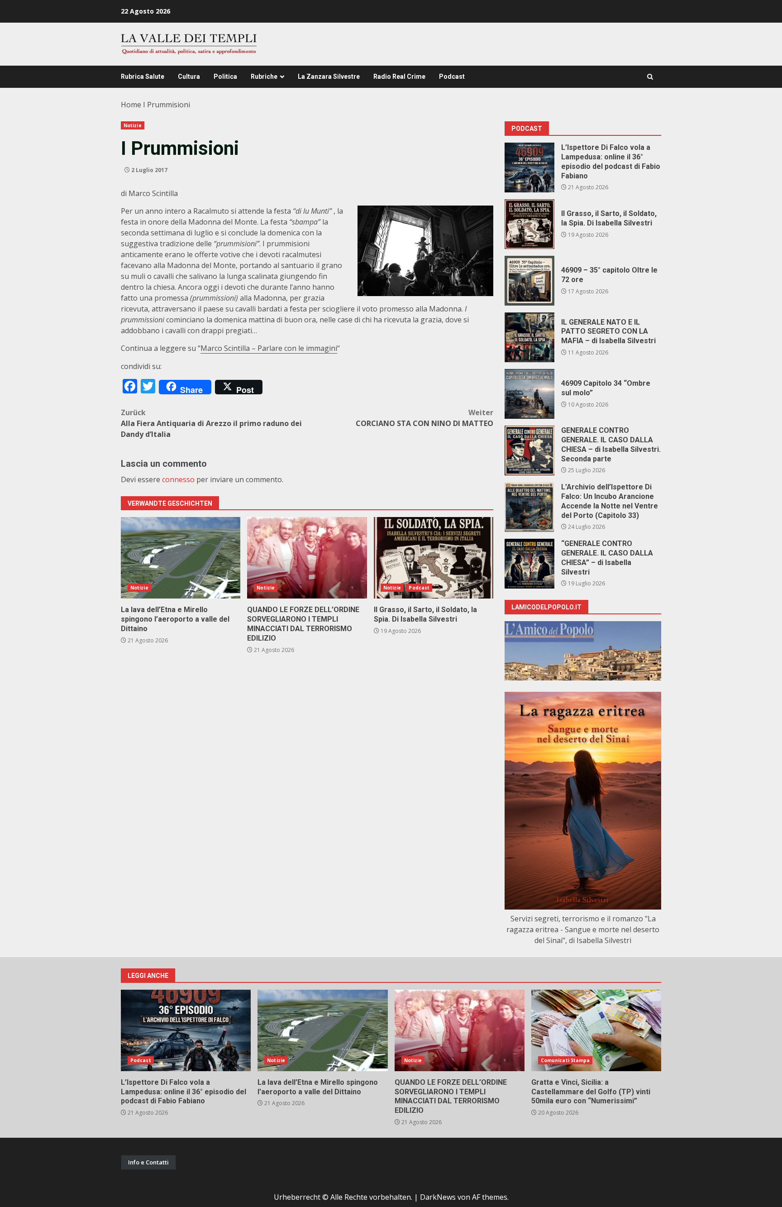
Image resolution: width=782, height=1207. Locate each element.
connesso (178, 479)
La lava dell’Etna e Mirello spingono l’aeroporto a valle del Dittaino (180, 558)
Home (131, 105)
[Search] (650, 77)
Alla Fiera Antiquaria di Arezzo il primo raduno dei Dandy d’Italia (211, 423)
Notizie (133, 125)
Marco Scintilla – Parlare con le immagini (268, 348)
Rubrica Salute (142, 76)
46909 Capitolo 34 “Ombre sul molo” (529, 394)
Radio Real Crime (399, 76)
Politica (225, 76)
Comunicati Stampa (565, 1060)
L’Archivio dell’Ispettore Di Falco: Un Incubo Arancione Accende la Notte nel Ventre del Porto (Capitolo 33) (529, 507)
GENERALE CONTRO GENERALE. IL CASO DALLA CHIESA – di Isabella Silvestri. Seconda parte (529, 450)
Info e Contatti (148, 1162)
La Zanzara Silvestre (329, 76)
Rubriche (264, 76)
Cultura (189, 76)
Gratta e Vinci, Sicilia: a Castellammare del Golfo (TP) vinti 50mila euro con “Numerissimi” (596, 1030)
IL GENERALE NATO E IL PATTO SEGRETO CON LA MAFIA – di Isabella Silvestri (529, 337)
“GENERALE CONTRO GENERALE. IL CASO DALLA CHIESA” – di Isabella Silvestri (529, 564)
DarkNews (438, 1197)
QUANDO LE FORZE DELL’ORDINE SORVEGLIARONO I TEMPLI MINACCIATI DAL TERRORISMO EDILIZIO (307, 558)
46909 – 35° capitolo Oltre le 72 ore (529, 281)
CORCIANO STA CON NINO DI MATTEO (424, 417)
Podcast (452, 76)
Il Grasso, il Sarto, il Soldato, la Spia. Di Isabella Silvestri (433, 558)
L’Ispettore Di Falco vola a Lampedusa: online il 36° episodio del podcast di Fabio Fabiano (529, 167)
